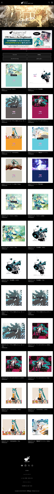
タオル (39, 54)
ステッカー (39, 58)
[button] (52, 40)
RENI (30, 490)
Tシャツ (15, 54)
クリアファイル (15, 58)
